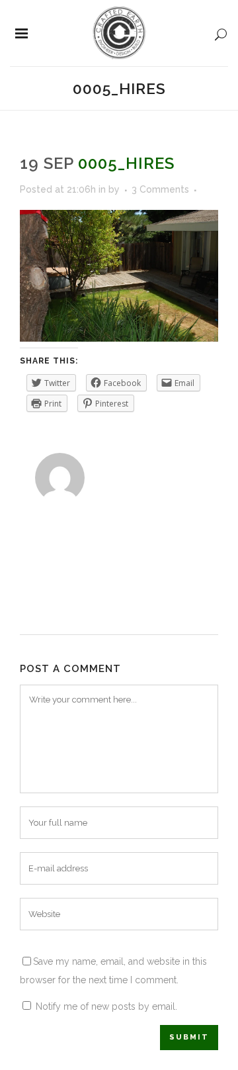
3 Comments (160, 189)
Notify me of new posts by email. (106, 1006)
